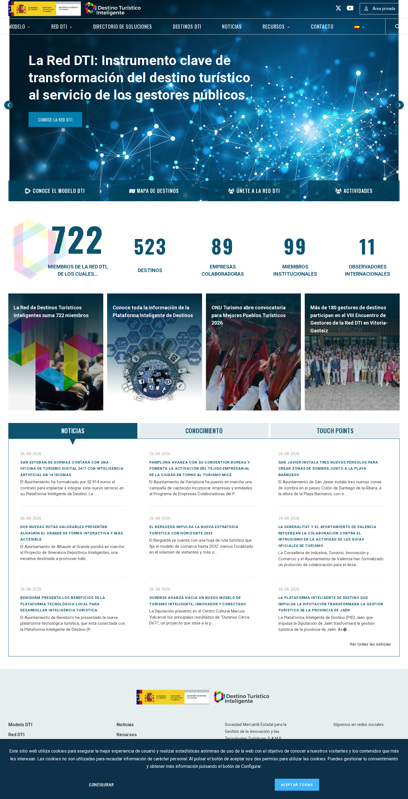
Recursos (274, 26)
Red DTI (59, 26)
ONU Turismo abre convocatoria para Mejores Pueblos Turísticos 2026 (248, 315)
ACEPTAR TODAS (297, 784)
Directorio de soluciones (122, 26)
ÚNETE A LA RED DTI (258, 190)
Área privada (383, 8)
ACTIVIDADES (358, 190)
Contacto (322, 26)
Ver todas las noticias (370, 644)
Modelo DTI (20, 724)
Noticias (232, 26)
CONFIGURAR (101, 784)
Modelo (16, 26)
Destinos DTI (187, 26)
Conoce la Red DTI (55, 119)
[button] (8, 105)
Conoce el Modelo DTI (59, 190)
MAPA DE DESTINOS (158, 190)
